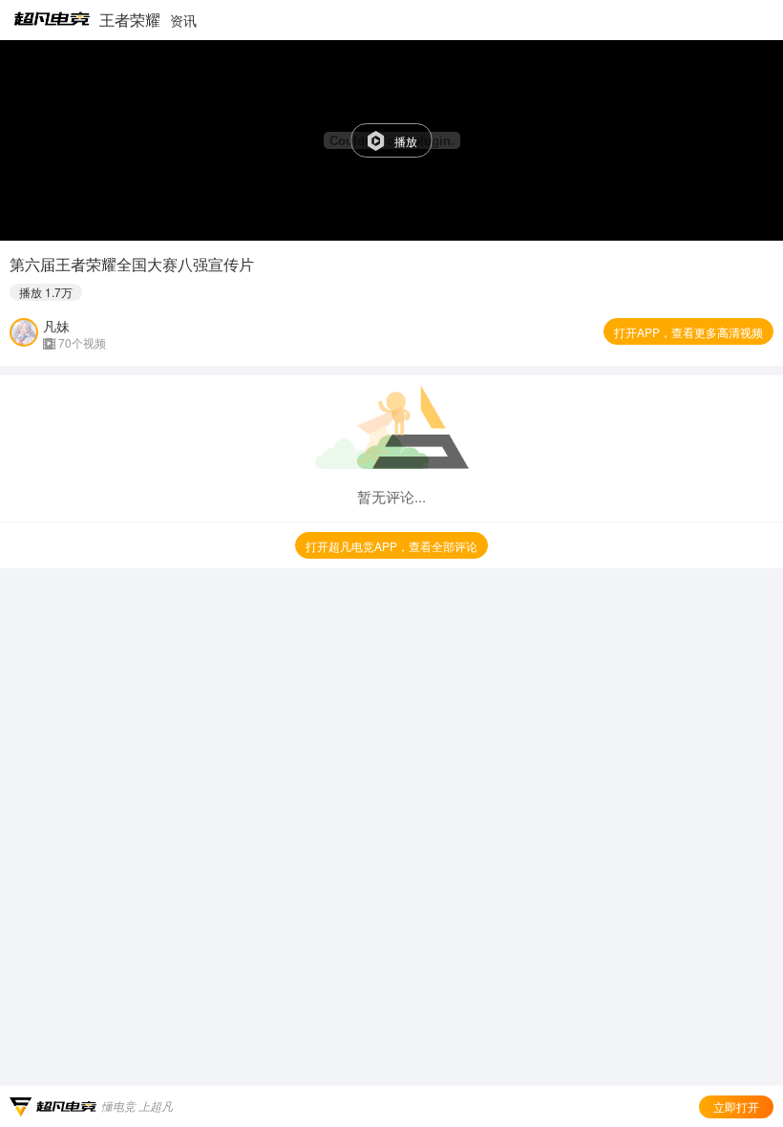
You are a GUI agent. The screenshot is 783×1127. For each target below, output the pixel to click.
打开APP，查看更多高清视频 (688, 332)
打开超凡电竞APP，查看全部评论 (391, 546)
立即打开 (736, 1106)
